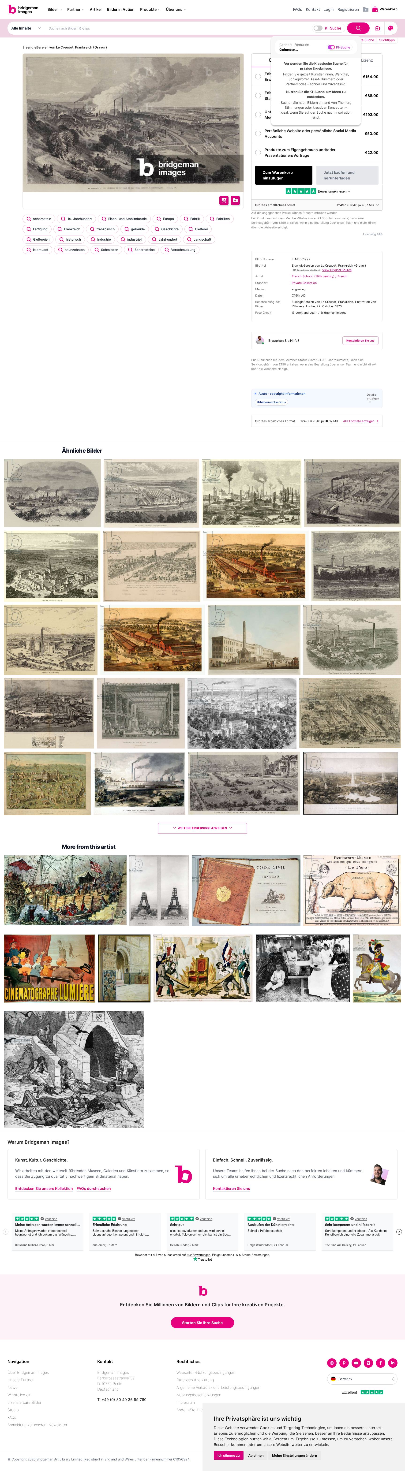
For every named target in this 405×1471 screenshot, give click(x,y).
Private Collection (304, 283)
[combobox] (208, 28)
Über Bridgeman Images (28, 1372)
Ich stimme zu (229, 1455)
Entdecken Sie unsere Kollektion (44, 1188)
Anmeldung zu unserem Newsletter (37, 1425)
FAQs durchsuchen (94, 1188)
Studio (13, 1410)
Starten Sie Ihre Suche (202, 1322)
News (12, 1387)
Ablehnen (256, 1455)
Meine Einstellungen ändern (294, 1455)
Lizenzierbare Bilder (24, 1402)
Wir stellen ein (19, 1395)
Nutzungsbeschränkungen (198, 1395)
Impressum (185, 1402)
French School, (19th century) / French (319, 276)
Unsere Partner (21, 1380)
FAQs (12, 1417)
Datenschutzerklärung (195, 1380)
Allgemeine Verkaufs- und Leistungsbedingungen (218, 1387)
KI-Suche (333, 28)
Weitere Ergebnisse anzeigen (203, 828)
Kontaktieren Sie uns (360, 340)
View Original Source (337, 270)
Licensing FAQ (372, 234)
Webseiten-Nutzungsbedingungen (205, 1372)
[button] (316, 398)
